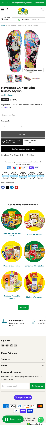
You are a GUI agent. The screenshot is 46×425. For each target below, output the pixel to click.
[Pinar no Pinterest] (16, 187)
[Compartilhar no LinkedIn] (12, 187)
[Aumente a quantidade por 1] (22, 126)
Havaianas (8, 95)
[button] (10, 78)
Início (3, 26)
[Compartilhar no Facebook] (3, 187)
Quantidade (5, 121)
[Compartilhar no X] (7, 187)
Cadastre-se (37, 386)
